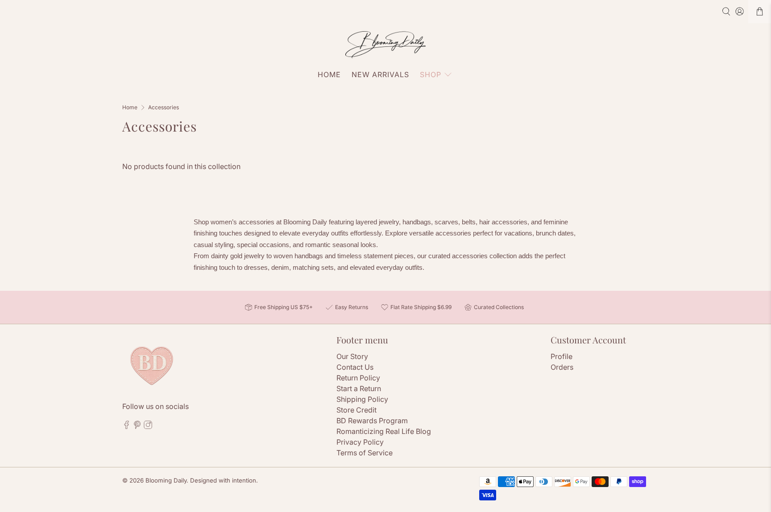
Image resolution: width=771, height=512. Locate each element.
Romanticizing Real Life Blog (383, 431)
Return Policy (358, 377)
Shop (430, 74)
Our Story (352, 356)
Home (329, 74)
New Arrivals (380, 74)
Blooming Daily (166, 480)
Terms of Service (364, 452)
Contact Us (354, 367)
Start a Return (358, 388)
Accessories (163, 107)
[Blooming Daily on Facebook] (126, 426)
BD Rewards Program (372, 420)
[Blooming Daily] (385, 44)
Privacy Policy (360, 442)
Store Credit (356, 409)
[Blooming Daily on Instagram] (148, 426)
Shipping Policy (362, 399)
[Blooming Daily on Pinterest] (137, 426)
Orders (562, 367)
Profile (561, 356)
